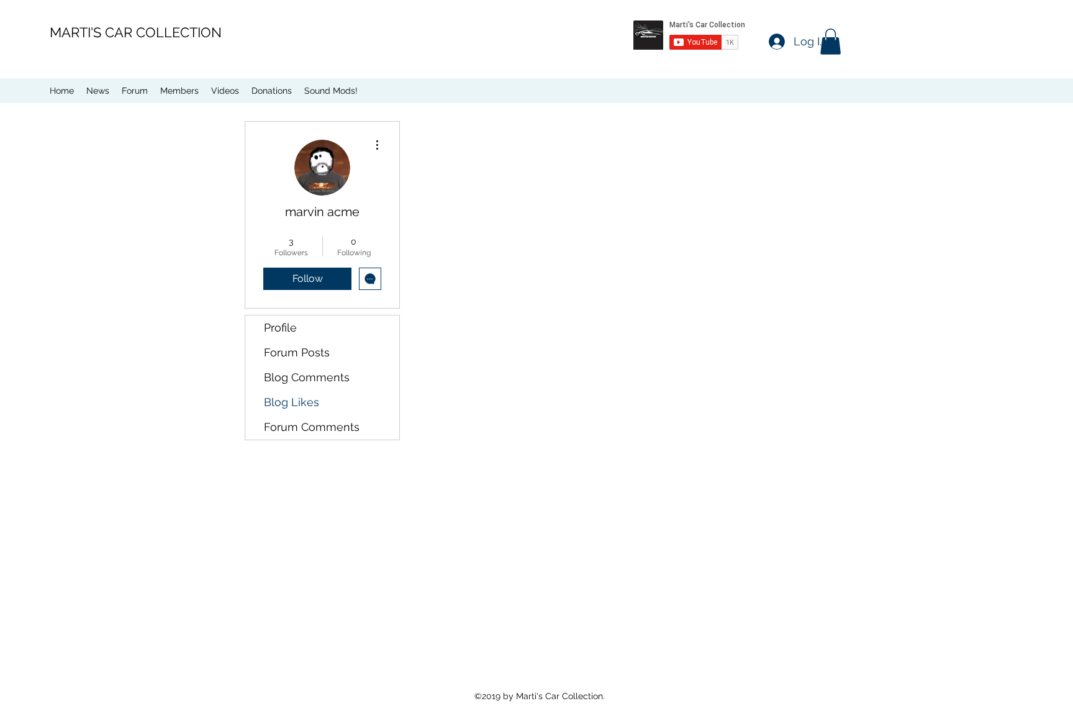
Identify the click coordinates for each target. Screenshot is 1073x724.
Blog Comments (307, 377)
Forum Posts (297, 352)
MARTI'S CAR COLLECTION (136, 32)
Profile (280, 327)
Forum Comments (312, 426)
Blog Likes (291, 402)
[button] (830, 42)
